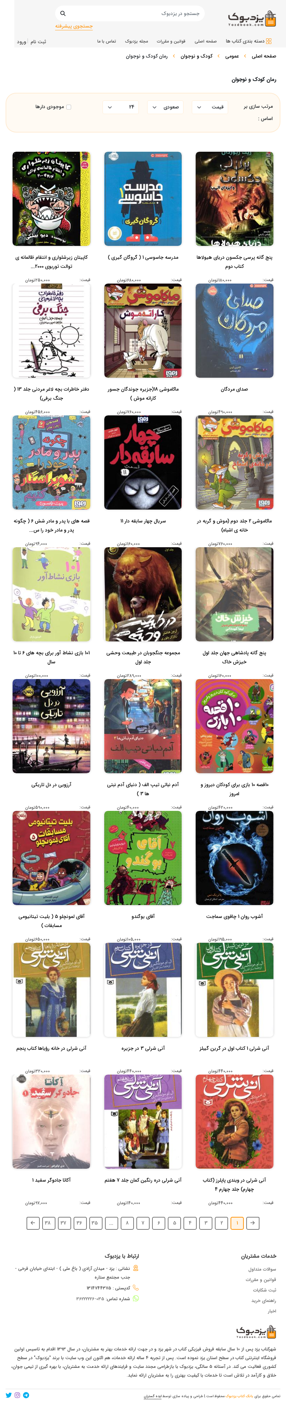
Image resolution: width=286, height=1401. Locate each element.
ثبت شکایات (264, 1290)
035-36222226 (90, 1299)
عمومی (232, 56)
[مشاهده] (257, 204)
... (111, 1223)
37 (63, 1223)
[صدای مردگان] (234, 403)
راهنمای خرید (263, 1300)
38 (48, 1223)
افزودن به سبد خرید (237, 190)
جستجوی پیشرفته (74, 26)
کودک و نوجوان (196, 56)
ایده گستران (152, 1396)
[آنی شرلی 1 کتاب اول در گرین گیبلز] (234, 1062)
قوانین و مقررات (261, 1279)
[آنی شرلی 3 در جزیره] (143, 1062)
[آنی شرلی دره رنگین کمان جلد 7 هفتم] (143, 1194)
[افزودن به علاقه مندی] (235, 204)
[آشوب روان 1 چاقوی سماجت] (234, 930)
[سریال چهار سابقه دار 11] (143, 535)
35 (94, 1223)
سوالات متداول (262, 1269)
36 (79, 1223)
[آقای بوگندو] (143, 930)
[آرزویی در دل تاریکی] (51, 799)
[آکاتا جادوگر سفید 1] (51, 1194)
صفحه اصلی (264, 56)
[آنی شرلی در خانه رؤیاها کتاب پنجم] (51, 1062)
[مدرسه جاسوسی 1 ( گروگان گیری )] (143, 271)
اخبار (272, 1311)
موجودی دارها (50, 107)
